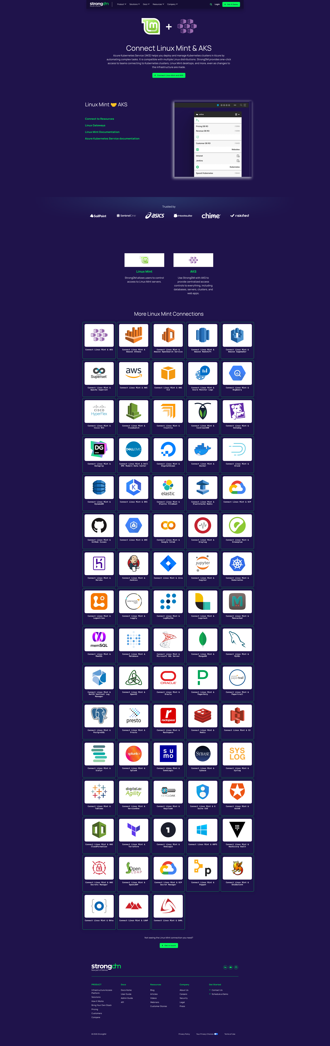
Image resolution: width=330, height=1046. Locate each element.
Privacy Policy (184, 1034)
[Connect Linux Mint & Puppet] (202, 873)
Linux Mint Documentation (102, 132)
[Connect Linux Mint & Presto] (133, 721)
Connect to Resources (99, 118)
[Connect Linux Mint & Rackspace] (168, 721)
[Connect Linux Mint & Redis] (202, 721)
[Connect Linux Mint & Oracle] (168, 683)
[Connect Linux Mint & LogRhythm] (168, 607)
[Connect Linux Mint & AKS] (99, 340)
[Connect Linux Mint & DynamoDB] (99, 492)
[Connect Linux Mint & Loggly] (133, 607)
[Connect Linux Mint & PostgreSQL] (99, 721)
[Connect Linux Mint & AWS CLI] (168, 378)
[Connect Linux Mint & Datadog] (237, 416)
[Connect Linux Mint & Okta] (99, 911)
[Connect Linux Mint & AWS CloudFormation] (99, 835)
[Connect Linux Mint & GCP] (237, 492)
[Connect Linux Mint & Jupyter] (202, 568)
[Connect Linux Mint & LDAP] (133, 911)
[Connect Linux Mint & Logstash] (202, 607)
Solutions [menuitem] (96, 997)
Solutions (133, 4)
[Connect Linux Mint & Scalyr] (99, 759)
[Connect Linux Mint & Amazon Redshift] (202, 340)
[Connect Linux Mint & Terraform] (133, 835)
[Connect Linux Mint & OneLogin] (168, 835)
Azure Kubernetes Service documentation (112, 138)
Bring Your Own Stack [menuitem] (102, 1005)
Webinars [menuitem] (154, 1002)
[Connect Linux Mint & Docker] (202, 454)
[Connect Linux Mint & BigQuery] (237, 378)
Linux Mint (144, 271)
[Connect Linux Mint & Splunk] (133, 759)
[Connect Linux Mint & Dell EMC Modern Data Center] (133, 454)
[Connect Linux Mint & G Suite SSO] (202, 797)
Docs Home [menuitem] (126, 990)
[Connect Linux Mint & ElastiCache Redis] (202, 492)
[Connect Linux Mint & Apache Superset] (99, 378)
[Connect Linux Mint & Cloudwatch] (133, 416)
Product (120, 4)
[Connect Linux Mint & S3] (237, 721)
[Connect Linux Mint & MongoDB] (202, 645)
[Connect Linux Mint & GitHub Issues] (99, 530)
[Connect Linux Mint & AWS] (133, 378)
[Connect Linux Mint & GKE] (133, 530)
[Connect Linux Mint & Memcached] (237, 607)
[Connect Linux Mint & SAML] (168, 911)
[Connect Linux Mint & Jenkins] (133, 568)
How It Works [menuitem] (98, 1001)
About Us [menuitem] (184, 990)
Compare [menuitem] (96, 1017)
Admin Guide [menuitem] (127, 998)
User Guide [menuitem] (126, 994)
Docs (145, 4)
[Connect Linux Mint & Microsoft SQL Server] (168, 645)
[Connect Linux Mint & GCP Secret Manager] (168, 873)
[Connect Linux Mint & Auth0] (237, 797)
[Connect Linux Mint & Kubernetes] (237, 568)
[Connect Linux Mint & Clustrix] (168, 416)
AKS (193, 271)
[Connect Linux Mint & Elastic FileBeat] (168, 492)
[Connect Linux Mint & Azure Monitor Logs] (202, 378)
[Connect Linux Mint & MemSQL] (99, 645)
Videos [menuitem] (153, 998)
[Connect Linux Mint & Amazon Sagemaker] (237, 340)
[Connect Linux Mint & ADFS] (202, 835)
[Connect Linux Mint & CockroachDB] (202, 416)
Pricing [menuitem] (95, 1009)
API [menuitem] (122, 1002)
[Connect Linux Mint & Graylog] (202, 530)
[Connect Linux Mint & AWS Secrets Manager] (99, 873)
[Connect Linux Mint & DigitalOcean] (168, 454)
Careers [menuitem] (183, 994)
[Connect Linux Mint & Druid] (237, 454)
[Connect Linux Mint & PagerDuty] (202, 683)
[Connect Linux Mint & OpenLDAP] (133, 873)
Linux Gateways (95, 125)
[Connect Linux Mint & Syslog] (237, 759)
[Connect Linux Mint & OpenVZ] (133, 683)
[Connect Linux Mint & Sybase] (202, 759)
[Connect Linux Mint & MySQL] (237, 645)
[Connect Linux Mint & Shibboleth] (237, 873)
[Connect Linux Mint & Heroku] (99, 568)
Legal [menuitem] (182, 1002)
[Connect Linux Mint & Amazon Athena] (133, 340)
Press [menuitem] (182, 1006)
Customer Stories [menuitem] (158, 1006)
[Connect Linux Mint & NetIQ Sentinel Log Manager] (99, 683)
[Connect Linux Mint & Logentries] (99, 607)
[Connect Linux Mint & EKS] (133, 492)
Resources (157, 4)
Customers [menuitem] (97, 1013)
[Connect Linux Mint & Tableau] (99, 797)
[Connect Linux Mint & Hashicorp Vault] (237, 835)
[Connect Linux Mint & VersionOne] (133, 797)
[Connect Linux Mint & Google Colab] (168, 530)
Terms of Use (229, 1034)
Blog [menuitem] (152, 990)
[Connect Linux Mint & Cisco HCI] (99, 416)
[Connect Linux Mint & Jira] (168, 568)
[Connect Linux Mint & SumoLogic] (168, 759)
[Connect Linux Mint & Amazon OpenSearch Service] (168, 340)
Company (171, 4)
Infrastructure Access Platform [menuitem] (102, 991)
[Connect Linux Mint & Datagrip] (99, 454)
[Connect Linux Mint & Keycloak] (168, 797)
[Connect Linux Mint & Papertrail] (237, 683)
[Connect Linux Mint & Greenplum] (237, 530)
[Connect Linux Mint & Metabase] (133, 645)
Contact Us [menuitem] (217, 990)
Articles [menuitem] (154, 994)
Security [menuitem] (184, 998)
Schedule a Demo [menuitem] (220, 994)
